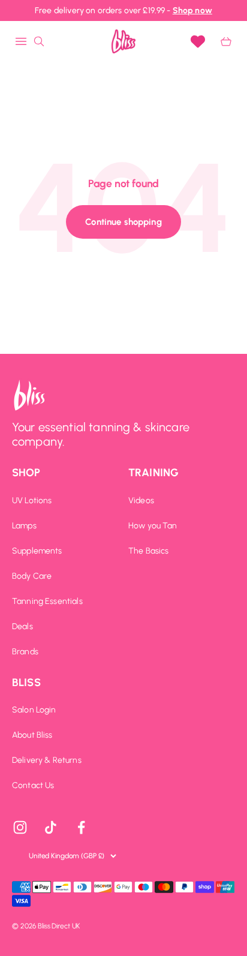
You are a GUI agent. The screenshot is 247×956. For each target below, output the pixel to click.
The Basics (148, 551)
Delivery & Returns (47, 760)
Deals (22, 627)
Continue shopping (123, 222)
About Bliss (32, 735)
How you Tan (152, 526)
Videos (141, 501)
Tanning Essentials (47, 601)
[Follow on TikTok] (51, 827)
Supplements (37, 551)
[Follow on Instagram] (20, 827)
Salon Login (34, 710)
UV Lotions (32, 501)
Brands (25, 652)
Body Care (32, 576)
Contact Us (33, 785)
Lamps (24, 526)
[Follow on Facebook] (81, 827)
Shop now (192, 10)
